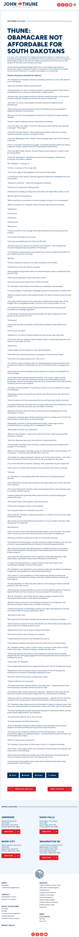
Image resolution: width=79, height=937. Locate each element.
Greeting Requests (46, 897)
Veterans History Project (11, 918)
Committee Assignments (10, 888)
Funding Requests (8, 916)
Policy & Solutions (10, 906)
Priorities (5, 909)
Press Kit (43, 921)
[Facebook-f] (63, 5)
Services (43, 883)
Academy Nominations (48, 892)
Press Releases (45, 916)
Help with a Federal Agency (49, 888)
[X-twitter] (59, 5)
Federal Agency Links (47, 905)
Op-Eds (42, 919)
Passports (43, 907)
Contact (6, 894)
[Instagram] (66, 5)
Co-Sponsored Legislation (11, 913)
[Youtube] (70, 5)
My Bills (4, 911)
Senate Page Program (47, 900)
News (42, 914)
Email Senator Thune (9, 897)
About (4, 883)
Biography (5, 885)
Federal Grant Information (49, 902)
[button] (13, 775)
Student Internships (47, 895)
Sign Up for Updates (9, 899)
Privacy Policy (8, 925)
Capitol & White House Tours (50, 885)
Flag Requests (45, 890)
